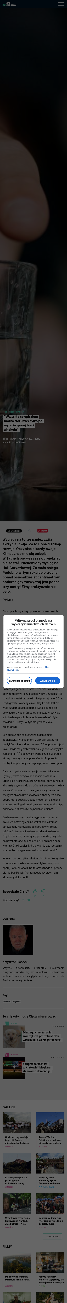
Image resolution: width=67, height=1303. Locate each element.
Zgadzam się (47, 680)
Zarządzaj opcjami (19, 680)
